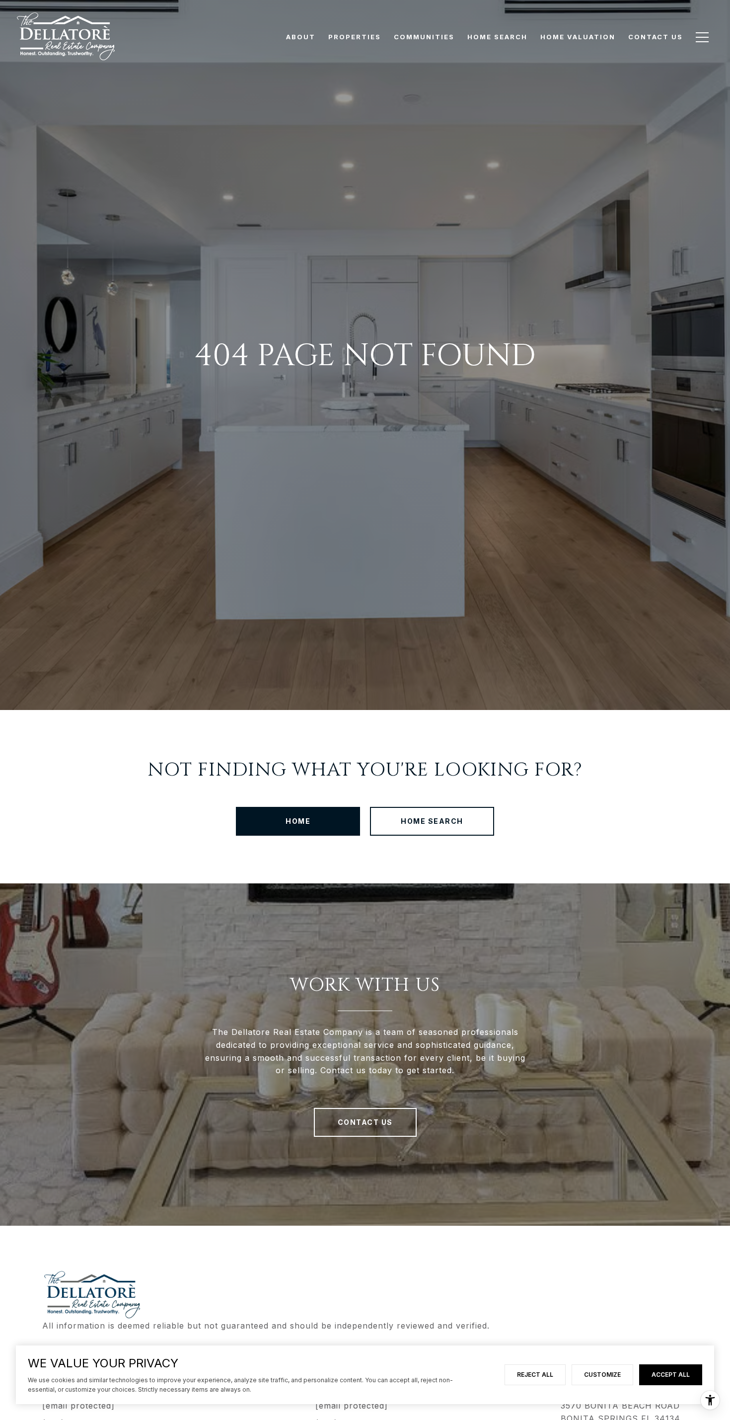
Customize (602, 1374)
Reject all (535, 1374)
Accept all (671, 1374)
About (300, 37)
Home (298, 821)
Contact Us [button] (365, 1122)
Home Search (432, 821)
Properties (354, 37)
